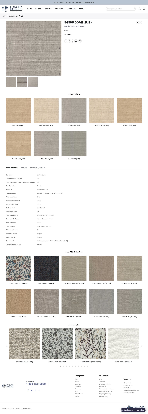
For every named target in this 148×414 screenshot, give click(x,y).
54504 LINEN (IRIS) (18, 125)
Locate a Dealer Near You (131, 390)
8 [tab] (82, 366)
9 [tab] (85, 366)
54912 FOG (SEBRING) (129, 317)
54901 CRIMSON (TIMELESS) (18, 283)
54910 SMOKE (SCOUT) (74, 317)
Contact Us (102, 386)
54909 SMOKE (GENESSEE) (46, 317)
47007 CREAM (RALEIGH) (123, 362)
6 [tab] (76, 366)
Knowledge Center (105, 384)
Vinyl (76, 391)
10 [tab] (88, 366)
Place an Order (128, 385)
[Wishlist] (144, 9)
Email (76, 41)
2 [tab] (63, 366)
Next (141, 346)
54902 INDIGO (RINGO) (46, 283)
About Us (102, 382)
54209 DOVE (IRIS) (74, 125)
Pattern (77, 382)
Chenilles (78, 386)
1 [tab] (60, 366)
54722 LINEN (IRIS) (18, 159)
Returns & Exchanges (105, 391)
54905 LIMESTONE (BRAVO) (101, 283)
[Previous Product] (137, 22)
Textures (77, 389)
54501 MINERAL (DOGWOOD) (90, 362)
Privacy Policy (103, 396)
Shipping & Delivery (105, 394)
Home (4, 16)
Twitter (69, 41)
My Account (127, 383)
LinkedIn (72, 41)
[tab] (12, 168)
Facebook (65, 41)
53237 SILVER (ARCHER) (24, 362)
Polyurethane (79, 394)
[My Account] (139, 9)
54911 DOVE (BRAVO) (101, 317)
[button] (59, 74)
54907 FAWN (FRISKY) (18, 317)
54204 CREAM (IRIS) (102, 125)
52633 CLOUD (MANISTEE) (58, 362)
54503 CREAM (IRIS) (46, 125)
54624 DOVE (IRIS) (46, 159)
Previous (7, 346)
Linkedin (39, 390)
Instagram (35, 390)
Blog (100, 379)
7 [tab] (79, 366)
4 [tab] (69, 366)
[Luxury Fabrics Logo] (12, 9)
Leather (77, 396)
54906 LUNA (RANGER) (129, 283)
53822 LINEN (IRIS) (129, 125)
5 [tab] (72, 366)
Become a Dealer (129, 392)
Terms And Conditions (106, 389)
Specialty (78, 384)
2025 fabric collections (83, 2)
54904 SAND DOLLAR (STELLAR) (74, 283)
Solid (76, 379)
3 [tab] (66, 366)
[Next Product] (140, 22)
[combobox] (121, 9)
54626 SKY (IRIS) (74, 159)
